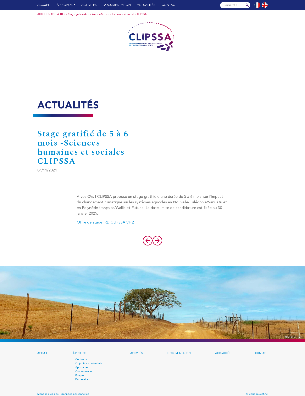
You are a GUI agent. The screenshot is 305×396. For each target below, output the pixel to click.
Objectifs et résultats (88, 363)
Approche (81, 367)
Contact (169, 5)
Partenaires (82, 379)
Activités (89, 5)
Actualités (146, 5)
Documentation (117, 5)
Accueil (43, 5)
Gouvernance (83, 371)
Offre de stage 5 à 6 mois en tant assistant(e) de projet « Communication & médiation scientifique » (147, 240)
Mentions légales (48, 394)
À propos (65, 5)
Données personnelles (75, 394)
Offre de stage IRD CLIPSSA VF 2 (105, 222)
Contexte (81, 359)
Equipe (79, 375)
